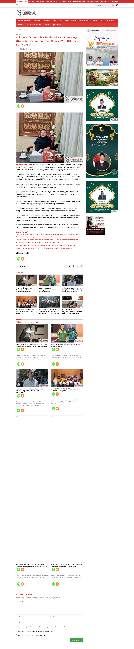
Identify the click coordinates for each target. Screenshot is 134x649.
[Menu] (17, 5)
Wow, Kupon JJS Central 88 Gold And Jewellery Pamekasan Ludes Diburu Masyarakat (44, 248)
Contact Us (20, 25)
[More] (22, 106)
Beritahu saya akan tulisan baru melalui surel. (32, 635)
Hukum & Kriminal (71, 20)
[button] (113, 5)
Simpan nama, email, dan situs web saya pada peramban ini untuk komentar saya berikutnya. (47, 627)
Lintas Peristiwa (84, 20)
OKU (101, 20)
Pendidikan (46, 20)
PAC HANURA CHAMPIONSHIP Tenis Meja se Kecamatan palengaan (37, 242)
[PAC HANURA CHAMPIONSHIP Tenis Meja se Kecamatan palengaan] (26, 302)
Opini (60, 20)
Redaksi (94, 20)
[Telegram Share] (77, 266)
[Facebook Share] (65, 266)
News (54, 20)
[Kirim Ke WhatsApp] (81, 266)
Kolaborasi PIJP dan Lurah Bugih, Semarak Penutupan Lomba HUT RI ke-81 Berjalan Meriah (45, 245)
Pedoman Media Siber (24, 20)
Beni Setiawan (23, 48)
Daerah (18, 34)
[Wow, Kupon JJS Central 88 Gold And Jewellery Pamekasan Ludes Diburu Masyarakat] (72, 302)
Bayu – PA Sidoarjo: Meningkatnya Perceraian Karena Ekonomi (58, 1)
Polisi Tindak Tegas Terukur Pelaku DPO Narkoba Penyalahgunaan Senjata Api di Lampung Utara (48, 234)
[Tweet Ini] (69, 266)
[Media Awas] (26, 13)
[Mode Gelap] (117, 5)
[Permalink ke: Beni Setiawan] (17, 49)
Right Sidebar (110, 20)
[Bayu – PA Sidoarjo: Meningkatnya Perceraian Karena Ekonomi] (49, 280)
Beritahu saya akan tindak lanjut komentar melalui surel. (35, 631)
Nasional (37, 20)
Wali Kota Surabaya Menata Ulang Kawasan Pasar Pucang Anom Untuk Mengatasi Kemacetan (47, 240)
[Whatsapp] (18, 106)
